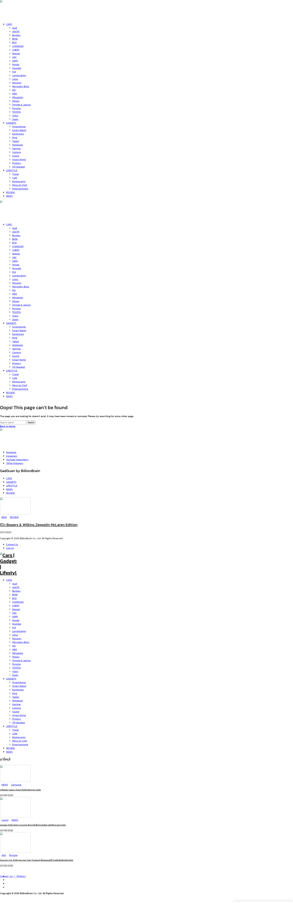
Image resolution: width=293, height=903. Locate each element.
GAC (14, 613)
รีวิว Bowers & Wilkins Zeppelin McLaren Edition (39, 524)
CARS (9, 580)
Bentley (16, 591)
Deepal (16, 609)
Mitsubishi (17, 653)
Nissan (15, 657)
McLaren (16, 638)
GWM (15, 616)
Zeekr (15, 675)
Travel (15, 730)
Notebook (17, 700)
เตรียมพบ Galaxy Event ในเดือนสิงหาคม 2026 (20, 790)
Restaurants (18, 737)
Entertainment (20, 744)
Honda (15, 620)
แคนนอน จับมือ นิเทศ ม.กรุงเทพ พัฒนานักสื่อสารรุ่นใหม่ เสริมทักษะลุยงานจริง (33, 825)
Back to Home (7, 426)
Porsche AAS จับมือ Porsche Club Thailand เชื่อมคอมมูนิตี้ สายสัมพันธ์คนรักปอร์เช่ (36, 860)
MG (14, 646)
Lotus (15, 635)
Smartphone (19, 682)
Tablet (15, 697)
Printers (16, 719)
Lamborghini (19, 631)
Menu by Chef (19, 741)
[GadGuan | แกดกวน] (8, 217)
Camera (16, 708)
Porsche (16, 664)
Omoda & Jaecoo (21, 660)
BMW (15, 594)
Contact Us (12, 544)
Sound (15, 711)
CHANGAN (18, 602)
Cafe (14, 733)
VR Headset (18, 722)
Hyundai (16, 624)
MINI (14, 649)
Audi (14, 584)
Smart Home (19, 715)
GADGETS (11, 679)
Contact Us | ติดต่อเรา (13, 876)
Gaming (16, 704)
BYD (14, 598)
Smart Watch (19, 686)
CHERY (16, 605)
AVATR (15, 587)
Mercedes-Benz (20, 642)
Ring (14, 693)
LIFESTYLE (11, 726)
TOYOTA (16, 668)
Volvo (15, 671)
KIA (14, 627)
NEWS (9, 752)
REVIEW (10, 748)
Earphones (18, 689)
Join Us (10, 548)
